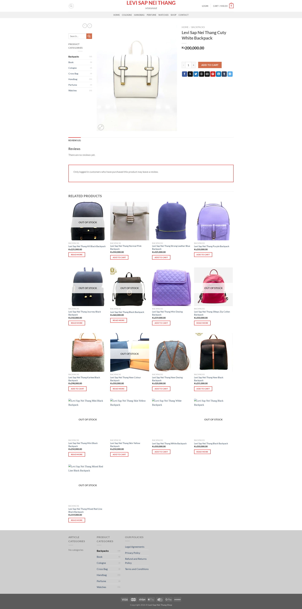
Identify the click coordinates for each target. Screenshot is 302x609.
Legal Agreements (134, 546)
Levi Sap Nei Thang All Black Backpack (87, 246)
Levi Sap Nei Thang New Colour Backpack (125, 379)
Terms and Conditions (137, 568)
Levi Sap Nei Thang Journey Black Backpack (84, 313)
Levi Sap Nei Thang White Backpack (169, 443)
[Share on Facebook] (184, 74)
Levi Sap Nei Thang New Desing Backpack (167, 379)
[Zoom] (101, 127)
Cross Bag (73, 73)
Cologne (127, 15)
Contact (184, 15)
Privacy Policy (132, 552)
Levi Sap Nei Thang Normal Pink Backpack (125, 247)
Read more (77, 255)
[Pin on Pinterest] (212, 74)
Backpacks (73, 56)
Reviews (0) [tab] (74, 140)
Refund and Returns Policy (136, 560)
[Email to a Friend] (207, 74)
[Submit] (89, 36)
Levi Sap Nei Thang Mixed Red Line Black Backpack (85, 510)
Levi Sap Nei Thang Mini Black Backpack (83, 444)
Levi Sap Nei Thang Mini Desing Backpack (167, 313)
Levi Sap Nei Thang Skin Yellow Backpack (125, 444)
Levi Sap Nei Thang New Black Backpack (208, 379)
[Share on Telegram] (230, 74)
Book (70, 62)
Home (116, 15)
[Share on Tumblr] (224, 74)
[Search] (71, 5)
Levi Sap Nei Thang (151, 2)
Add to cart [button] (119, 257)
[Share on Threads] (201, 74)
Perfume (151, 15)
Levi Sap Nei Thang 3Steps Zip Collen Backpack (212, 313)
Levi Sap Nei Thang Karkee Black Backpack (84, 379)
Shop (173, 15)
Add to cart (210, 65)
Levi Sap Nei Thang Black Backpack (127, 312)
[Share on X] (190, 74)
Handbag (139, 15)
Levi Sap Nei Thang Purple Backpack (211, 246)
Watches (163, 15)
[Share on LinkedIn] (218, 74)
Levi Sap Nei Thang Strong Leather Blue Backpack (171, 247)
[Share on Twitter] (196, 74)
